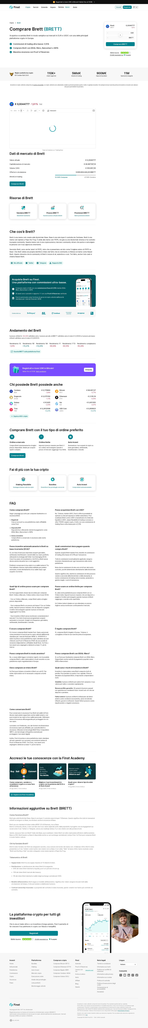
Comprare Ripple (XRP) (61, 970)
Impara (77, 987)
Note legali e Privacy (123, 1010)
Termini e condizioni (104, 963)
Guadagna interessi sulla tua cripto (23, 487)
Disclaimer (100, 992)
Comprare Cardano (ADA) (61, 973)
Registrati (127, 7)
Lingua (121, 960)
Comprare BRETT (120, 44)
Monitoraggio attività (38, 986)
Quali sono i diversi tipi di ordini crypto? (80, 783)
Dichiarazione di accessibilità (102, 988)
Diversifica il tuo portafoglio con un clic (52, 487)
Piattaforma (13, 970)
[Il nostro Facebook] (136, 975)
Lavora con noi (84, 970)
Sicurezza (13, 979)
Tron (16, 409)
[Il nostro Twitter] (120, 975)
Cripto (12, 976)
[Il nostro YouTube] (124, 975)
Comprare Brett (17, 184)
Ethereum (63, 396)
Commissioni (14, 973)
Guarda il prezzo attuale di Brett (52, 215)
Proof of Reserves (53, 293)
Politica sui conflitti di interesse (104, 970)
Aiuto (77, 977)
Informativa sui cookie (104, 977)
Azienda (78, 963)
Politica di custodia (103, 980)
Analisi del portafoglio (39, 979)
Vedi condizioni (41, 371)
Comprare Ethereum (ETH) (62, 967)
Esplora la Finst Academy (24, 795)
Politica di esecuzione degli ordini (106, 984)
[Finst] (15, 7)
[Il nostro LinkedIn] (128, 975)
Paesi (11, 983)
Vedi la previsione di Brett (82, 215)
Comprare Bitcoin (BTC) (61, 963)
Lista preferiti (36, 983)
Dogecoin (17, 396)
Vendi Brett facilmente (23, 215)
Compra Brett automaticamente (81, 487)
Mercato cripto (36, 973)
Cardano (17, 390)
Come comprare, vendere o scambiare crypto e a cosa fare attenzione (22, 784)
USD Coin (63, 409)
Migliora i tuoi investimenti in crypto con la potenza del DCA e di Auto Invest (52, 784)
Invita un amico (80, 974)
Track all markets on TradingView (52, 150)
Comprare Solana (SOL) (61, 976)
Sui (61, 402)
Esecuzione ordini (37, 976)
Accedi (118, 7)
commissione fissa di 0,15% (46, 288)
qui (86, 1015)
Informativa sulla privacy (105, 974)
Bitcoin (62, 390)
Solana (16, 402)
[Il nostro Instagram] (132, 975)
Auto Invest (35, 970)
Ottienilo (88, 370)
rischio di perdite (38, 85)
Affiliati (77, 980)
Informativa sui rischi (104, 967)
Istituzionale (14, 967)
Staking (34, 967)
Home (11, 963)
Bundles (34, 963)
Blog (76, 984)
